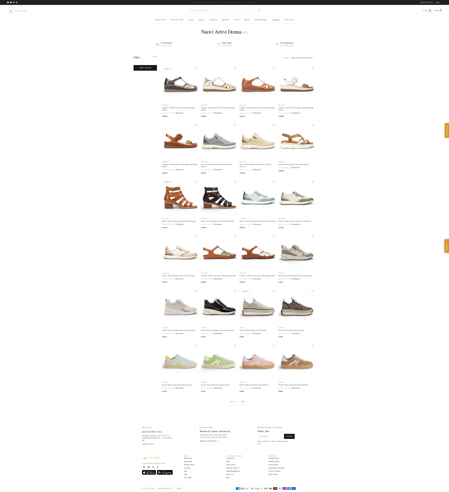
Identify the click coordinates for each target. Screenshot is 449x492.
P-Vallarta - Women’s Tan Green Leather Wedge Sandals (218, 276)
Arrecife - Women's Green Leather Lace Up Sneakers (294, 221)
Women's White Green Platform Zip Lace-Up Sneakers (295, 276)
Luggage (276, 19)
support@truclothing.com (151, 438)
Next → (243, 401)
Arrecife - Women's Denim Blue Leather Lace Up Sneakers (258, 221)
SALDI (246, 19)
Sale (185, 474)
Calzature (213, 19)
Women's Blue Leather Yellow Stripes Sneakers (177, 385)
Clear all (154, 56)
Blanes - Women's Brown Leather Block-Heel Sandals (179, 221)
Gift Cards (289, 19)
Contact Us (230, 458)
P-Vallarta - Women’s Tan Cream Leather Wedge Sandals (257, 276)
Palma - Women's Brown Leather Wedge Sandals (293, 164)
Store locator (231, 465)
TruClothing (151, 488)
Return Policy (273, 474)
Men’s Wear (188, 461)
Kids (185, 471)
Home (236, 19)
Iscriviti (289, 436)
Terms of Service (274, 471)
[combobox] (225, 10)
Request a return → (209, 441)
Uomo (191, 19)
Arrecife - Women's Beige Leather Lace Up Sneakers (178, 276)
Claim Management (233, 471)
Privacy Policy (273, 465)
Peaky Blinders (260, 19)
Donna (201, 19)
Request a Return (232, 468)
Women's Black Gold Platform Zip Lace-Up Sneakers (217, 330)
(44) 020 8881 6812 (152, 431)
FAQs (228, 461)
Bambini (225, 19)
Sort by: (286, 58)
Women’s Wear (189, 465)
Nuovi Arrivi (160, 19)
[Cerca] (259, 10)
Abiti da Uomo (176, 19)
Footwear (187, 468)
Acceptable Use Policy (276, 468)
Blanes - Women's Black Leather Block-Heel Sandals (217, 221)
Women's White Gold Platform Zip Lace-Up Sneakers (178, 330)
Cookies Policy (273, 458)
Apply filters (145, 68)
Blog (227, 477)
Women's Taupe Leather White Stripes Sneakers (293, 385)
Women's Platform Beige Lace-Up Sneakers (253, 330)
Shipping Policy (273, 461)
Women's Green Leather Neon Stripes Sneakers (215, 385)
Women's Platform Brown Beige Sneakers (291, 330)
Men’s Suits (188, 458)
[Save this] (196, 68)
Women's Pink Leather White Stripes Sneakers (254, 385)
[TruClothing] (17, 10)
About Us (229, 474)
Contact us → (148, 444)
